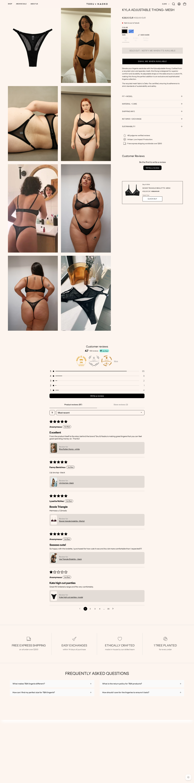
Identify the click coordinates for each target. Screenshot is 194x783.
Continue (144, 403)
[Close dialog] (188, 6)
